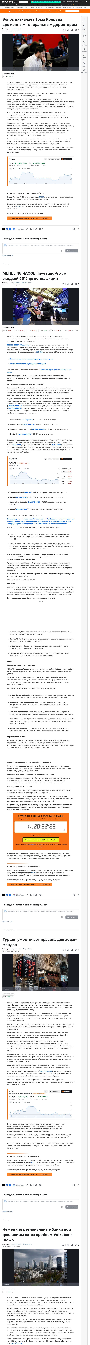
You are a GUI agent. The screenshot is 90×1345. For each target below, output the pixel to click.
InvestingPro (32, 844)
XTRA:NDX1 (56, 445)
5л (25, 168)
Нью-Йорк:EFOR (24, 434)
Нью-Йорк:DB (17, 1343)
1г (22, 168)
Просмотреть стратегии (39, 1093)
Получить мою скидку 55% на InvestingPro (41, 840)
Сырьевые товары (39, 7)
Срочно (26, 7)
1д (10, 168)
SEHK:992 (17, 445)
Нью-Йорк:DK (28, 424)
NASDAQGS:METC (15, 406)
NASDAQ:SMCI (34, 502)
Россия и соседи (67, 7)
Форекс (32, 7)
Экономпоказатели (77, 7)
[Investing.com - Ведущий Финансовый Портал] (9, 2)
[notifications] (83, 1)
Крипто (85, 7)
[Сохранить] (68, 30)
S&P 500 (39, 352)
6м (19, 168)
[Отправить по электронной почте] (36, 229)
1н (13, 168)
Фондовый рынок (50, 7)
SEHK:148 (27, 492)
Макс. (28, 168)
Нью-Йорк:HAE (27, 420)
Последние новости (9, 7)
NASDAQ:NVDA (21, 509)
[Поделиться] (63, 30)
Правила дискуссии (7, 255)
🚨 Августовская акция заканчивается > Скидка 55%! (46, 1)
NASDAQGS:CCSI (38, 429)
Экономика (58, 7)
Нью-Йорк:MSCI (46, 1071)
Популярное (20, 7)
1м (16, 168)
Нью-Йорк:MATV (14, 408)
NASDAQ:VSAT (21, 497)
